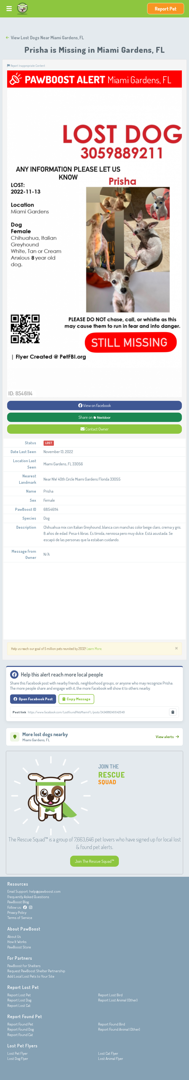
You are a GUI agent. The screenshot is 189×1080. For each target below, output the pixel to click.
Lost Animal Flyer (110, 1058)
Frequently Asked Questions (28, 896)
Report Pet (165, 8)
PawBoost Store (19, 947)
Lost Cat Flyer (108, 1053)
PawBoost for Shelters (24, 965)
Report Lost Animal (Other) (118, 1000)
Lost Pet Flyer (17, 1053)
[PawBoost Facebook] (25, 907)
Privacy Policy (16, 912)
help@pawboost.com (45, 891)
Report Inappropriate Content (27, 66)
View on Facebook (96, 405)
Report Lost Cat (19, 1005)
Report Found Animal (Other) (119, 1029)
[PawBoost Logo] (22, 8)
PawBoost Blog (18, 902)
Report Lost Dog (19, 1000)
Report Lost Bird (110, 995)
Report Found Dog (20, 1029)
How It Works (17, 941)
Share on (86, 417)
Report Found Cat (20, 1034)
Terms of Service (19, 917)
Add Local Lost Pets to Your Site (30, 976)
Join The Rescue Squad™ (94, 861)
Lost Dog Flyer (17, 1058)
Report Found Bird (111, 1024)
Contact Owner (97, 429)
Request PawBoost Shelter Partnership (36, 971)
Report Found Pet (20, 1024)
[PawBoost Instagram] (30, 907)
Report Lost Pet (19, 995)
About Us (14, 936)
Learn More (94, 649)
